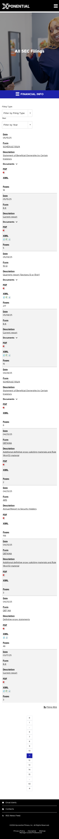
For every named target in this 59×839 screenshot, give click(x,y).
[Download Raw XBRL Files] (9, 239)
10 (29, 751)
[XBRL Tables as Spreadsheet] (7, 239)
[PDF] (4, 173)
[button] (55, 5)
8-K (4, 208)
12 (29, 760)
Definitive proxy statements (16, 619)
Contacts (10, 809)
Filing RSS (50, 707)
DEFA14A (7, 443)
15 (29, 774)
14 (29, 770)
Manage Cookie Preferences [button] (31, 832)
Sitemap (42, 831)
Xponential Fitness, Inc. (24, 825)
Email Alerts (11, 803)
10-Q (5, 266)
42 (29, 784)
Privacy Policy (19, 831)
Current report (10, 217)
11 (29, 756)
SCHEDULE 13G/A (11, 147)
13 (29, 765)
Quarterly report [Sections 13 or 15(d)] (21, 275)
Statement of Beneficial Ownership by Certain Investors (25, 157)
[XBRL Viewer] (4, 239)
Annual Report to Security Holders (19, 509)
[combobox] (17, 113)
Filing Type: (7, 107)
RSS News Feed (13, 816)
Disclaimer (32, 831)
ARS (5, 500)
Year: (4, 118)
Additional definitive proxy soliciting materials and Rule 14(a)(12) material (29, 454)
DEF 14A (7, 611)
